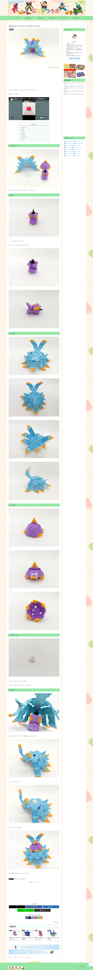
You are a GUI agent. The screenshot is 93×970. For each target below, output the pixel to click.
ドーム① (23, 132)
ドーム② (23, 134)
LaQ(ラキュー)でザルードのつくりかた (74, 86)
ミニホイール (23, 136)
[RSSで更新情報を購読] (41, 917)
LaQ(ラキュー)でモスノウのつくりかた (74, 94)
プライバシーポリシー (74, 966)
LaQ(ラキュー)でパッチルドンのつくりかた (74, 88)
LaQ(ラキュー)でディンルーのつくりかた (74, 83)
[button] (42, 910)
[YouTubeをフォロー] (35, 917)
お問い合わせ (82, 966)
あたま (22, 130)
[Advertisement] (34, 78)
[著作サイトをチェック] (26, 917)
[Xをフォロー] (29, 917)
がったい (23, 139)
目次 (32, 124)
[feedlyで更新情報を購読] (38, 917)
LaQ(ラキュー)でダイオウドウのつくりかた (74, 91)
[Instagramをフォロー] (32, 917)
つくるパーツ (23, 127)
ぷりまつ (74, 41)
